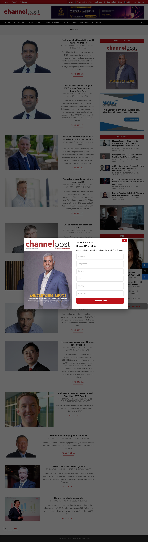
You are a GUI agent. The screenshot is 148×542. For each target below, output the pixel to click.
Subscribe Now (100, 301)
